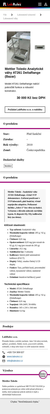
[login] (45, 4)
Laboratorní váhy (10, 18)
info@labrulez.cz (15, 361)
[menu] (39, 4)
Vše (5, 15)
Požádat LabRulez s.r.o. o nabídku (25, 109)
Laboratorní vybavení (26, 15)
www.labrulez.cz (14, 356)
